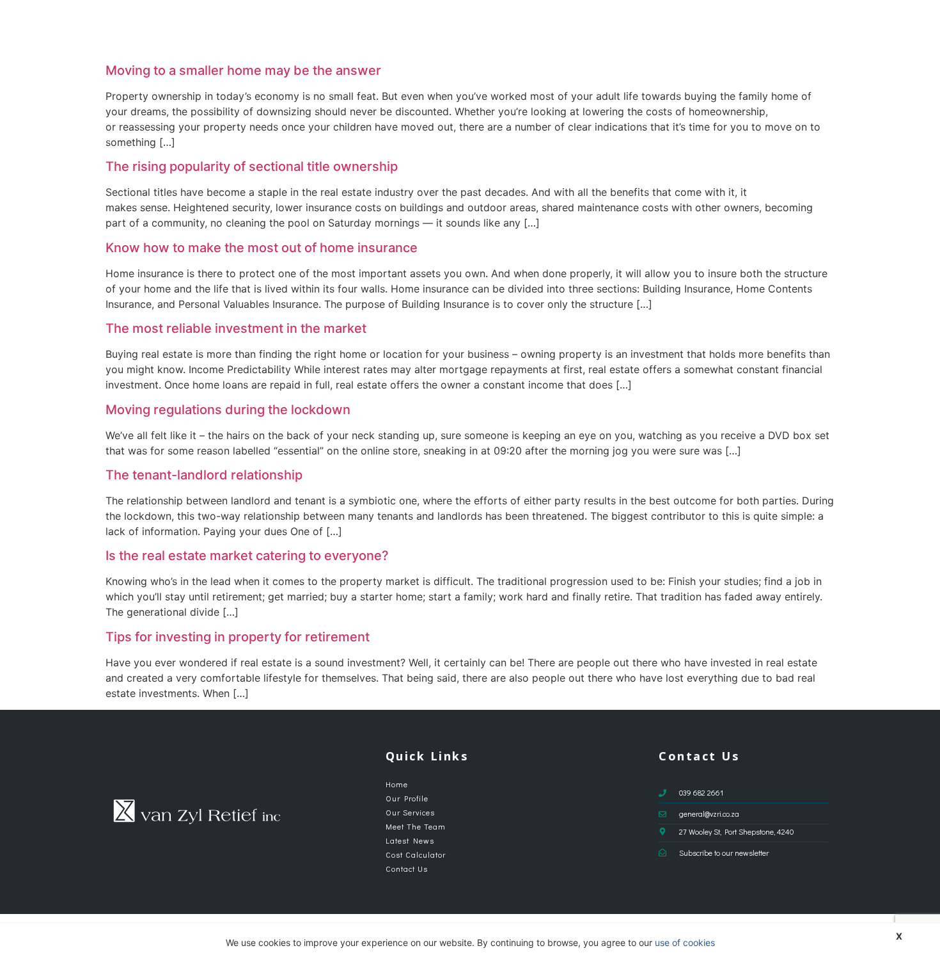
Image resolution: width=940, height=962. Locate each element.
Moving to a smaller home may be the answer (243, 70)
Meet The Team (604, 29)
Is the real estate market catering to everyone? (247, 555)
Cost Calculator (744, 29)
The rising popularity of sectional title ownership (252, 166)
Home (416, 29)
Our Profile (461, 29)
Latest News (673, 29)
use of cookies (685, 942)
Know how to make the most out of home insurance (262, 247)
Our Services (523, 29)
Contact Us (810, 29)
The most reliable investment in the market (236, 328)
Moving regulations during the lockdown (228, 409)
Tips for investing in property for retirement (238, 637)
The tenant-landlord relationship (204, 475)
